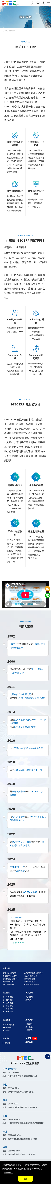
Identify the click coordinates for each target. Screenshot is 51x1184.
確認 (25, 1179)
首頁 (6, 31)
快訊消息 (6, 1030)
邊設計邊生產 (8, 982)
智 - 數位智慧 (8, 1011)
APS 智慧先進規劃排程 (33, 973)
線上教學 (29, 1027)
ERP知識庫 (7, 1027)
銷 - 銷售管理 (8, 1000)
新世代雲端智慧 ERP (11, 979)
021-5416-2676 (14, 1119)
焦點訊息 (6, 1020)
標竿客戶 (29, 1000)
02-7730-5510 (13, 1088)
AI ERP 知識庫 (8, 1025)
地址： (20, 1076)
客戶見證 (29, 993)
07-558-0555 (13, 1104)
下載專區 (29, 1030)
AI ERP (28, 1038)
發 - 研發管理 (8, 1006)
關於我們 (6, 1038)
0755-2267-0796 (14, 1135)
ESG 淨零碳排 (8, 984)
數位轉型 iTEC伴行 (10, 976)
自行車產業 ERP (30, 976)
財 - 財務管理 (8, 1009)
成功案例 (29, 997)
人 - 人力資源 (8, 1003)
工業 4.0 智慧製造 (10, 973)
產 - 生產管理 (8, 997)
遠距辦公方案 (29, 982)
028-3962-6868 (14, 1151)
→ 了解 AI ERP (17, 942)
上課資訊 (29, 1024)
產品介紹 (6, 993)
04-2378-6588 (13, 1072)
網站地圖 (29, 1042)
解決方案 (6, 968)
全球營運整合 (29, 979)
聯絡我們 (47, 588)
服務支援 (29, 1020)
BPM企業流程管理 (31, 984)
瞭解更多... (8, 1173)
